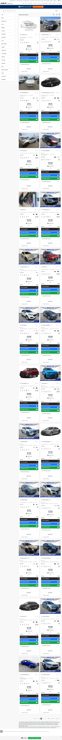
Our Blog (59, 3)
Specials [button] (39, 3)
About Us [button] (54, 3)
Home (23, 3)
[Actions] (37, 35)
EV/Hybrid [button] (35, 3)
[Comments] (37, 42)
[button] (29, 64)
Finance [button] (50, 3)
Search (56, 10)
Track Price (29, 49)
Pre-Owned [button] (30, 3)
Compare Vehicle (24, 71)
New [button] (26, 3)
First (35, 718)
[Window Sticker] (37, 157)
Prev (39, 718)
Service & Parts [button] (45, 3)
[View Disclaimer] (28, 43)
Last (53, 718)
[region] (29, 52)
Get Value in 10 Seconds (35, 738)
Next (49, 718)
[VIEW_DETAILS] (29, 24)
